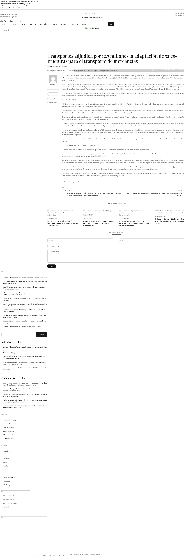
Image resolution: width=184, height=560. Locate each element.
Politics (5, 394)
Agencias (50, 66)
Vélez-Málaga (6, 485)
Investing (5, 389)
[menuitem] (3, 24)
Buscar (42, 334)
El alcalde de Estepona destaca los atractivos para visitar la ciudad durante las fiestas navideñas (134, 223)
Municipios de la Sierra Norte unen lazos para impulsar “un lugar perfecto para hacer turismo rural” (25, 401)
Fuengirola (6, 458)
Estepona (5, 455)
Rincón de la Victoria (9, 477)
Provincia (57, 66)
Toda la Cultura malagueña (10, 424)
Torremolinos (6, 481)
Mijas (4, 470)
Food (36, 555)
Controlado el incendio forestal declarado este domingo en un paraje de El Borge (26, 278)
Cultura (52, 555)
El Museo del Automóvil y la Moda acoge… (14, 8)
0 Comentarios (53, 102)
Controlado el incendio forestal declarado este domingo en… (20, 1)
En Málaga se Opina (8, 439)
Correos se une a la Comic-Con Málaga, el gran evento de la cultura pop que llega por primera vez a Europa (25, 384)
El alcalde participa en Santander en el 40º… (14, 6)
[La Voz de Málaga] (7, 21)
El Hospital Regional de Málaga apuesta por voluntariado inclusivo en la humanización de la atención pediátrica (93, 194)
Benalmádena (6, 451)
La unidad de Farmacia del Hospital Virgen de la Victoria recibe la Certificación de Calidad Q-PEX (98, 223)
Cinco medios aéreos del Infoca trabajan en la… (15, 4)
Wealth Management (8, 400)
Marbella (5, 466)
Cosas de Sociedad (8, 427)
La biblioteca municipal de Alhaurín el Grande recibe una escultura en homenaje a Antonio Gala (62, 223)
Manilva (5, 462)
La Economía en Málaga (9, 420)
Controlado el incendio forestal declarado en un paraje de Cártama (22, 327)
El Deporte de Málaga (9, 435)
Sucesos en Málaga (8, 431)
